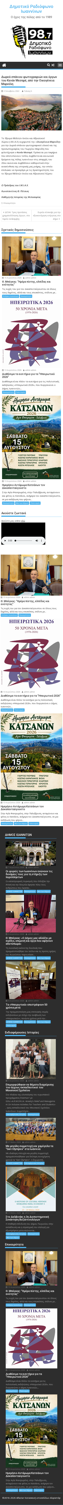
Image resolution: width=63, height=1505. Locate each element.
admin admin (30, 278)
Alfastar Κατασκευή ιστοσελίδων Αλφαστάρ (38, 1497)
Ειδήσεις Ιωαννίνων (10, 296)
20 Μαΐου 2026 (14, 1213)
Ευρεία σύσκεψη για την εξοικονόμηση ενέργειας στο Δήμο (47, 215)
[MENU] (60, 65)
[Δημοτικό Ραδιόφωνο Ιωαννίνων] (4, 65)
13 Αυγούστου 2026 (12, 370)
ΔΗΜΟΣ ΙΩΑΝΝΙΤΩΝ (14, 891)
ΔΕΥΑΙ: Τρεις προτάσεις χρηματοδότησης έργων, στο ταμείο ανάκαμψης (16, 215)
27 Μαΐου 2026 (14, 1142)
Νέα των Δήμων (22, 503)
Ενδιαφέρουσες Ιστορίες (16, 1114)
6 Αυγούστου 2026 (16, 934)
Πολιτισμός (20, 392)
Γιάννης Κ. (28, 91)
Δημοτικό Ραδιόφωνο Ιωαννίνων (31, 9)
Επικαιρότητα (9, 203)
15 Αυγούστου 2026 (12, 278)
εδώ (23, 520)
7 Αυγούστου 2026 (16, 867)
